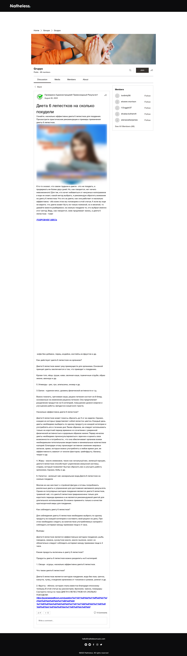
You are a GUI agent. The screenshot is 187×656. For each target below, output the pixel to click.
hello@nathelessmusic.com (93, 639)
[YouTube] (89, 644)
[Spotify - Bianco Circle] (86, 644)
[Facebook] (93, 644)
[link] (42, 79)
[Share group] (151, 70)
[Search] (130, 70)
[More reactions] (47, 612)
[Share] (105, 95)
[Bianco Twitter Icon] (101, 644)
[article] (72, 359)
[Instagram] (97, 644)
